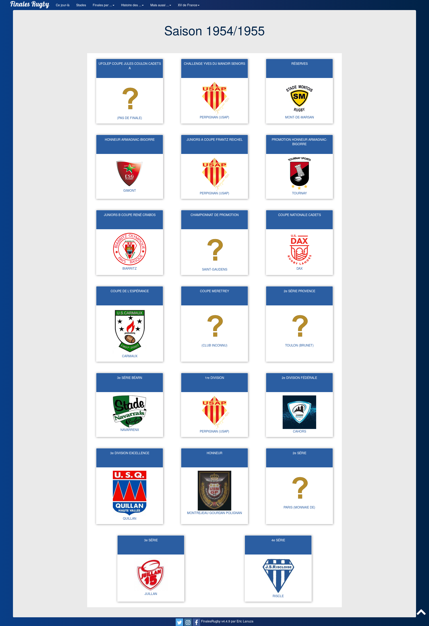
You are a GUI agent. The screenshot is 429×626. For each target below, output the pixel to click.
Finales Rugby (29, 5)
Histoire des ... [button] (131, 5)
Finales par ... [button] (102, 5)
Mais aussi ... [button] (159, 5)
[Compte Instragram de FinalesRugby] (188, 622)
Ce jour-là (62, 5)
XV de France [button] (187, 5)
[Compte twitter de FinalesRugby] (179, 622)
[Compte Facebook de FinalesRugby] (196, 622)
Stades (81, 5)
